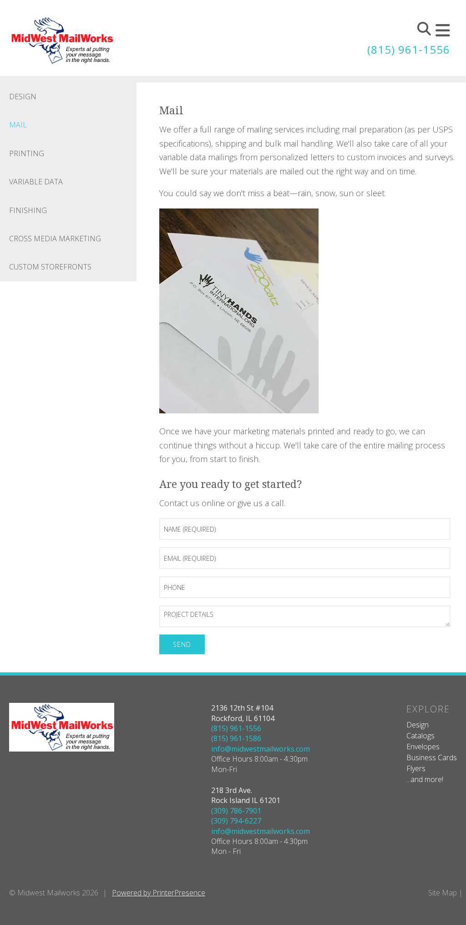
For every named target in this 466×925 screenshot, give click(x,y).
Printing (26, 153)
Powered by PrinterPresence (158, 893)
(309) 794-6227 (236, 821)
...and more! (424, 779)
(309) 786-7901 (236, 811)
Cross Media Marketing (55, 239)
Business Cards (431, 757)
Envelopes (423, 747)
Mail (18, 125)
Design (22, 96)
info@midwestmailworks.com (260, 749)
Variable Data (36, 182)
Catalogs (420, 736)
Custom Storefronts (50, 267)
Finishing (28, 210)
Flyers (415, 768)
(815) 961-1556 (408, 49)
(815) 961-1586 (236, 738)
